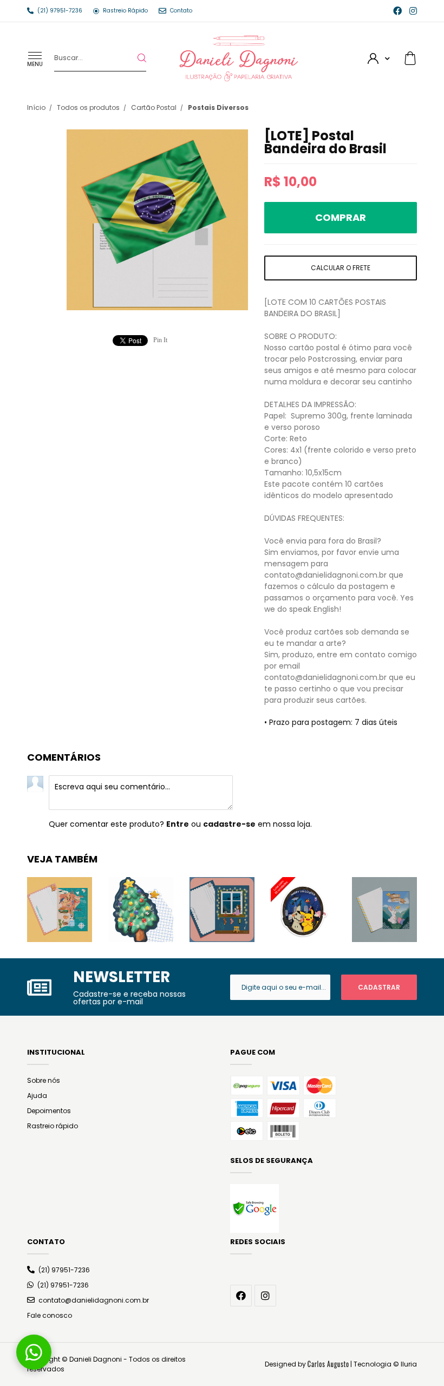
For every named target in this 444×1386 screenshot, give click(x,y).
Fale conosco (49, 1315)
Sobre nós (43, 1080)
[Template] (328, 1364)
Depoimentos (49, 1110)
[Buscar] (133, 58)
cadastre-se (229, 824)
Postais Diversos (218, 107)
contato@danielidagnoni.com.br (93, 1300)
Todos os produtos (88, 107)
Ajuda (37, 1095)
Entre (177, 824)
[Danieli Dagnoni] (238, 57)
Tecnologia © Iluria (385, 1364)
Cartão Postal (154, 107)
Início (36, 107)
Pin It (160, 340)
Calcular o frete (340, 267)
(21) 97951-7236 (64, 1269)
